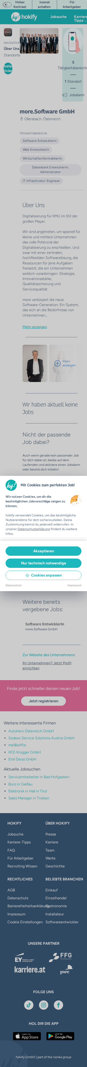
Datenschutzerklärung (34, 529)
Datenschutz (14, 585)
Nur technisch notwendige (43, 563)
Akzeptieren (43, 551)
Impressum (74, 585)
